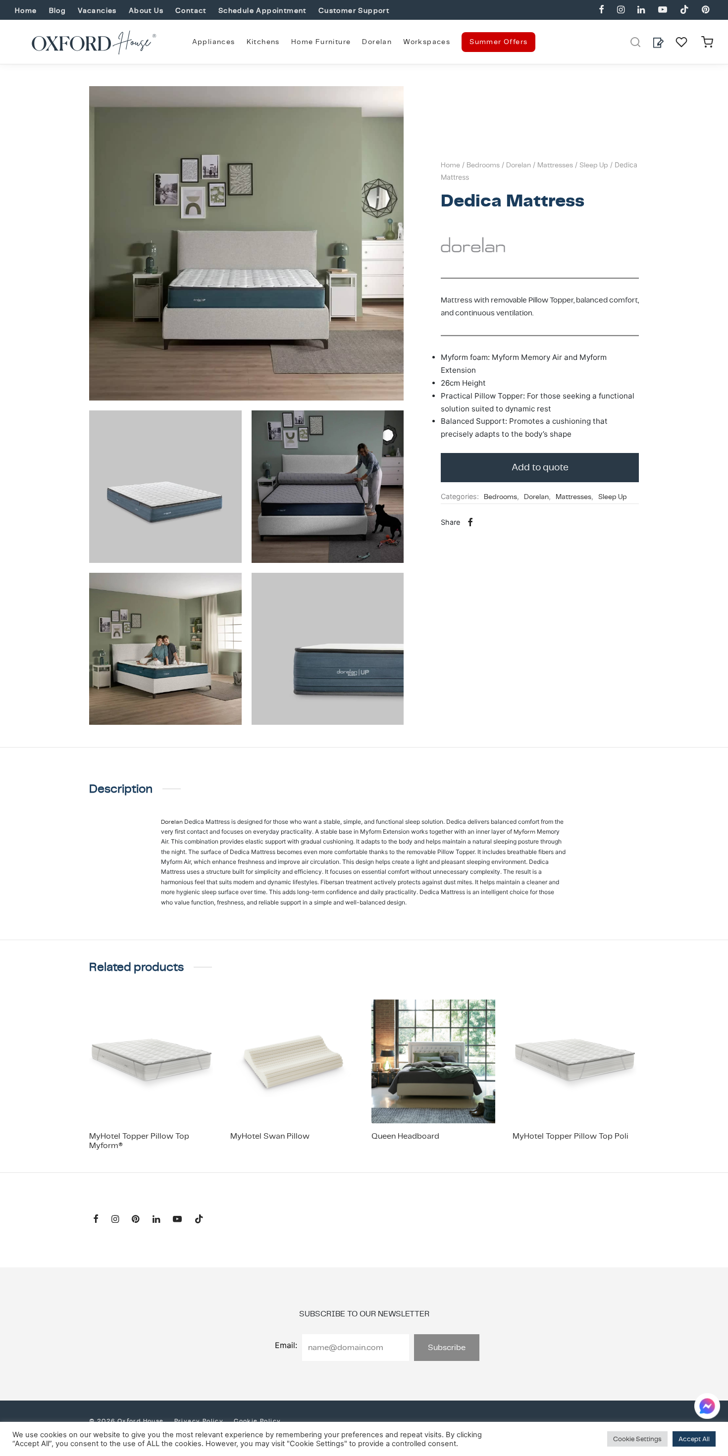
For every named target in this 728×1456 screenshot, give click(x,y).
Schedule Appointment (262, 10)
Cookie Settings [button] (637, 1439)
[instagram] (620, 10)
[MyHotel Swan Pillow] (293, 1061)
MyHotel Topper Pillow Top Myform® (139, 1141)
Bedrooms (483, 164)
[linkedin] (641, 10)
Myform (524, 832)
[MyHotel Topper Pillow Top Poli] (576, 1061)
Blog (57, 10)
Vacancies (97, 10)
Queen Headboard (405, 1136)
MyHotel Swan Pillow (270, 1136)
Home (26, 10)
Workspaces (426, 41)
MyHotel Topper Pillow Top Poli (570, 1136)
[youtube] (662, 10)
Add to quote (540, 467)
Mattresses (555, 164)
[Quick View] (174, 1100)
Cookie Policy (257, 1421)
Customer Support (353, 10)
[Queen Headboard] (434, 1061)
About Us (146, 10)
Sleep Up (593, 164)
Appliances (213, 41)
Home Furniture (321, 41)
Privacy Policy (199, 1421)
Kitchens (263, 41)
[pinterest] (705, 10)
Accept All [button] (694, 1439)
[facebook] (601, 10)
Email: (286, 1345)
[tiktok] (684, 10)
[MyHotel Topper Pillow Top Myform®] (152, 1061)
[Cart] (707, 42)
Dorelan (377, 41)
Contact (191, 10)
